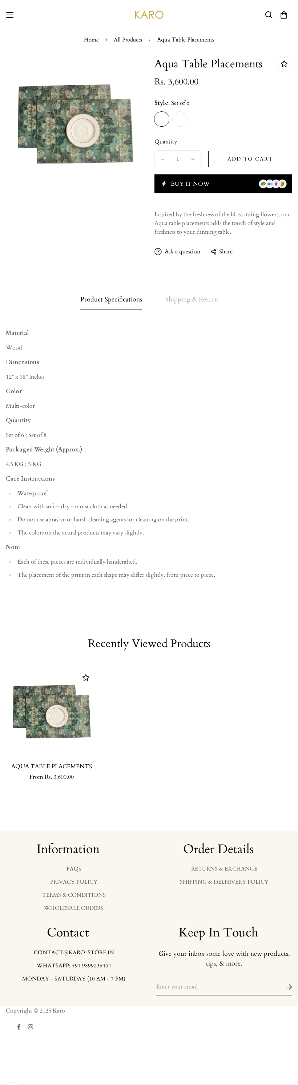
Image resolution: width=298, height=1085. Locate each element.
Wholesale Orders (74, 908)
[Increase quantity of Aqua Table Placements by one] (193, 159)
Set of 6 (161, 119)
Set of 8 (180, 119)
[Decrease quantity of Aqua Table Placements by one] (162, 159)
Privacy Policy (73, 881)
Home (91, 39)
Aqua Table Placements (51, 766)
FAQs (74, 868)
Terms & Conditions (74, 895)
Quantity (165, 142)
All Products (128, 39)
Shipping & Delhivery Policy (224, 881)
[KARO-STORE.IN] (149, 14)
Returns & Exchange (224, 868)
